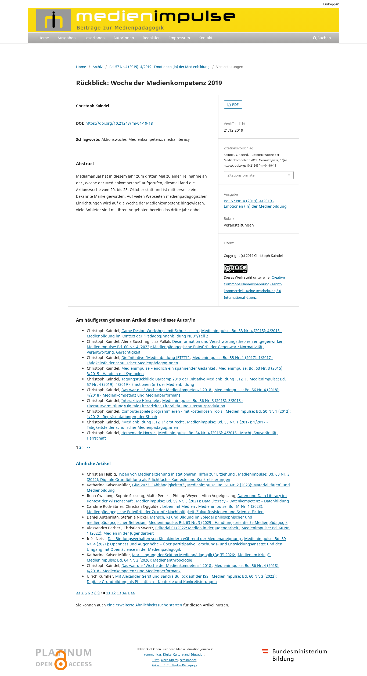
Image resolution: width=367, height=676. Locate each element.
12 (113, 592)
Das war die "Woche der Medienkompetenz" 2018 (166, 389)
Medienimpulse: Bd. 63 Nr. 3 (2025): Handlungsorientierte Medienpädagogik (218, 522)
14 (124, 592)
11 (108, 592)
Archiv (98, 66)
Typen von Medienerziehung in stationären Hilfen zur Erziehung (177, 474)
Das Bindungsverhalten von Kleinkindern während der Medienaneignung (175, 538)
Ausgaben (66, 37)
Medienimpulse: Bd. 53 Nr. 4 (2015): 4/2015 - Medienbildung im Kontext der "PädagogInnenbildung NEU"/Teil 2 (184, 333)
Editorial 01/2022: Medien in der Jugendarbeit (197, 527)
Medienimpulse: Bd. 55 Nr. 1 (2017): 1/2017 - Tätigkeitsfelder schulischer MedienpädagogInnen (177, 424)
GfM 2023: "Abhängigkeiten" (158, 484)
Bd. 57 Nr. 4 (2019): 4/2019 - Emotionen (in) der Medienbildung (159, 66)
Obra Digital (169, 660)
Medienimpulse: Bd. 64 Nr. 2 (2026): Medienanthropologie (139, 560)
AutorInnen (123, 37)
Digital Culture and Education (183, 654)
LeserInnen (94, 37)
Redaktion (152, 37)
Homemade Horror (138, 432)
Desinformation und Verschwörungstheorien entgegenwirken (228, 341)
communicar (152, 654)
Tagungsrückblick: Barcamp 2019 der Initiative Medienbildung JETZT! (184, 379)
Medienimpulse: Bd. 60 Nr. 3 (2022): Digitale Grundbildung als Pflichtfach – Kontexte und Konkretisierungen (188, 477)
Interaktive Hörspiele (140, 400)
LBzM (155, 660)
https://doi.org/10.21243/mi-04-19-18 (119, 123)
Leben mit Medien (179, 506)
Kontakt (205, 37)
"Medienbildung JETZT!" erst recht (153, 422)
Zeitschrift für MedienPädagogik (174, 665)
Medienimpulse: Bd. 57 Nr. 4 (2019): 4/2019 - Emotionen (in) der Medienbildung (186, 381)
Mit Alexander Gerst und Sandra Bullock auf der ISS (162, 576)
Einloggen (331, 4)
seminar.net (188, 660)
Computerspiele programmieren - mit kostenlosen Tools (172, 411)
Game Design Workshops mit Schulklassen (160, 330)
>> (88, 447)
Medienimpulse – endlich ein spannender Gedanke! (168, 368)
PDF (235, 104)
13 (119, 592)
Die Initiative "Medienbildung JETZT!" (155, 357)
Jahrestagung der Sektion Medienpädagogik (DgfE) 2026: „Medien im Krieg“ (201, 554)
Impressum (179, 37)
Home (43, 37)
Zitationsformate (241, 175)
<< (78, 592)
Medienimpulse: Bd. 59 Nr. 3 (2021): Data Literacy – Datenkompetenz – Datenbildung (212, 501)
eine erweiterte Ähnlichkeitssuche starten (144, 604)
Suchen (323, 37)
